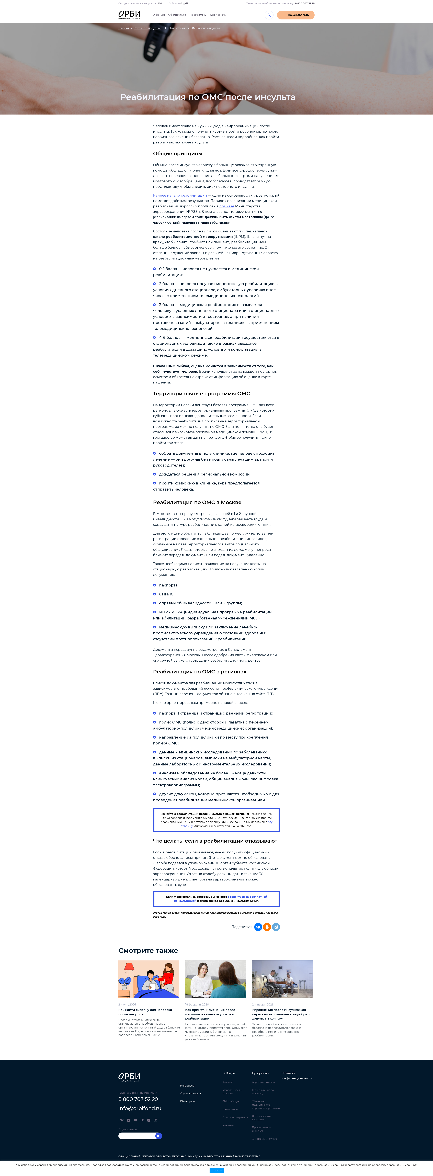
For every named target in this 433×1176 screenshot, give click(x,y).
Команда (227, 1082)
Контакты (228, 1125)
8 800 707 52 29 (138, 1099)
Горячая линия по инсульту (263, 1092)
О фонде (159, 14)
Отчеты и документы (235, 1117)
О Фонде (228, 1073)
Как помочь (218, 14)
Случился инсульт (191, 1093)
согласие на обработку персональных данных (386, 1165)
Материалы (187, 1085)
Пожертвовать (298, 15)
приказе (226, 206)
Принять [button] (217, 1170)
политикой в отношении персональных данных (313, 1165)
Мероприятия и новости (232, 1092)
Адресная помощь (263, 1082)
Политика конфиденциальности (297, 1076)
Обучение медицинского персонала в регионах (266, 1105)
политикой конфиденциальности (258, 1165)
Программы (198, 14)
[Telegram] (276, 927)
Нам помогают (231, 1109)
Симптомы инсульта (264, 1138)
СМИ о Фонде (231, 1101)
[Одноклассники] (267, 927)
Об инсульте (177, 14)
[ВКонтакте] (258, 927)
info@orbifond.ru (139, 1108)
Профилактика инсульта (261, 1129)
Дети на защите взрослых (262, 1118)
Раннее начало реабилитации (180, 195)
